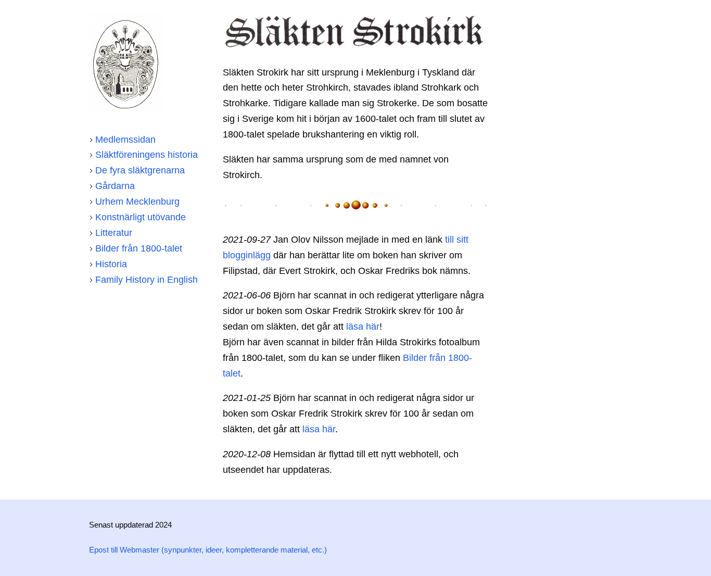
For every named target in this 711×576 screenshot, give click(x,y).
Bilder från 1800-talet (138, 248)
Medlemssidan (125, 139)
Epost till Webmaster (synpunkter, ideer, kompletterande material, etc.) (208, 550)
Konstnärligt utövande (140, 217)
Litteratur (113, 233)
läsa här (362, 326)
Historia (111, 264)
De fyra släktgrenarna (140, 170)
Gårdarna (115, 186)
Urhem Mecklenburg (137, 201)
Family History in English (146, 279)
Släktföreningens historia (146, 154)
